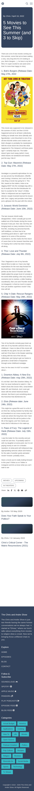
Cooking (20, 729)
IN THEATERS (8, 485)
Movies (24, 734)
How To (6, 734)
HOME (4, 652)
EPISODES (6, 657)
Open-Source (8, 740)
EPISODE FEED (8, 706)
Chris (8, 16)
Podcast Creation (10, 745)
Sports (5, 767)
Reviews (17, 756)
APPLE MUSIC (8, 691)
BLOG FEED (7, 710)
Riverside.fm (8, 761)
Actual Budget (8, 723)
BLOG (4, 662)
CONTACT (5, 666)
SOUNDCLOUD (8, 682)
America (22, 723)
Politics (24, 745)
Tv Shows (7, 772)
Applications (8, 729)
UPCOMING (19, 480)
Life (15, 734)
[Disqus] (17, 575)
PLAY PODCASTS (9, 701)
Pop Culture (8, 750)
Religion (6, 756)
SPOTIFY (5, 686)
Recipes (20, 750)
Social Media (23, 761)
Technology (17, 767)
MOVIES (6, 480)
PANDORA (6, 696)
